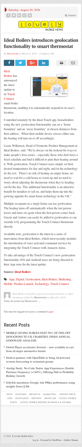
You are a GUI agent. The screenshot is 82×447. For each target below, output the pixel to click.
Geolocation (33, 279)
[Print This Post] (61, 63)
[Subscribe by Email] (24, 15)
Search (71, 15)
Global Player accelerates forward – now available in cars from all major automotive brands (40, 349)
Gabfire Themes (71, 439)
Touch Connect (59, 284)
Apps (9, 398)
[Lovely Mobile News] (41, 25)
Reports (36, 398)
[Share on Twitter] (21, 63)
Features (20, 394)
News (9, 394)
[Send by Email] (72, 63)
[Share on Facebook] (9, 63)
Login (50, 311)
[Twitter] (14, 15)
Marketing (65, 279)
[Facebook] (8, 15)
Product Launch (23, 284)
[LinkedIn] (19, 15)
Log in (36, 439)
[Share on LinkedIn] (44, 63)
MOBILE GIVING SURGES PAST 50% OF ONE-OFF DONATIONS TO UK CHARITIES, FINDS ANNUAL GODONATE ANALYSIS (38, 336)
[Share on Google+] (32, 63)
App (11, 279)
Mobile (8, 284)
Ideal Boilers (49, 279)
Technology (42, 284)
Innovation (22, 398)
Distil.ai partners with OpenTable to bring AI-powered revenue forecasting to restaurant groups (38, 359)
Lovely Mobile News (22, 435)
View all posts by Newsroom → (22, 301)
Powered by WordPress (51, 439)
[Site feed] (30, 15)
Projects (34, 394)
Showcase (50, 398)
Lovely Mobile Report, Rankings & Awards (45, 402)
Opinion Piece (67, 394)
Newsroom (12, 53)
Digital (20, 279)
